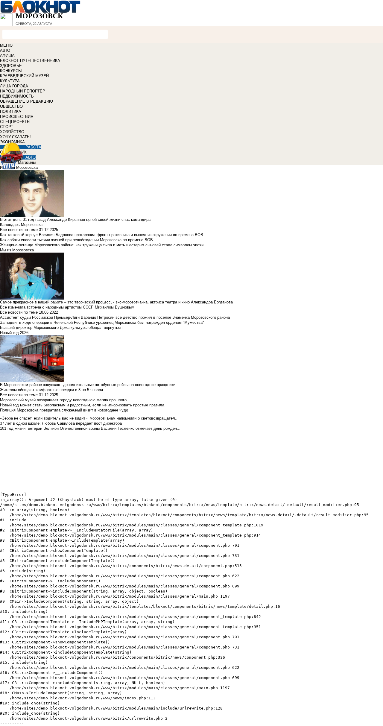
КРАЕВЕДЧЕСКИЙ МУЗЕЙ (24, 76)
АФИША (7, 55)
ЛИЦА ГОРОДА (14, 86)
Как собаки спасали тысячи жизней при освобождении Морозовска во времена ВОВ (76, 240)
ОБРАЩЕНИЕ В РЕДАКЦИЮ (26, 101)
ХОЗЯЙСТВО (12, 132)
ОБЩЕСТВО (11, 106)
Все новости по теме (19, 229)
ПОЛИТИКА (10, 111)
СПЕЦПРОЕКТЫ (15, 121)
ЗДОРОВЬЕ (11, 65)
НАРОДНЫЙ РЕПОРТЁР (22, 91)
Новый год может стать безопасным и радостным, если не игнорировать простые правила (82, 405)
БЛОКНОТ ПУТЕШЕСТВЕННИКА (30, 60)
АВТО (5, 50)
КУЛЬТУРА (10, 81)
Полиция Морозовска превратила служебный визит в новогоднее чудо (64, 410)
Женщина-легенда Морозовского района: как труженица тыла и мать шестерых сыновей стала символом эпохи (101, 245)
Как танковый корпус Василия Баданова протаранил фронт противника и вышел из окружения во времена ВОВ (101, 235)
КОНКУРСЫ (11, 71)
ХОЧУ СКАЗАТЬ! (15, 137)
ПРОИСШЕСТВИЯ (16, 116)
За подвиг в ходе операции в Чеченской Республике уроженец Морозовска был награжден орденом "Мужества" (102, 322)
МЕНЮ (6, 45)
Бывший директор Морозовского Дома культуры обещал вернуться (61, 327)
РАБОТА (33, 147)
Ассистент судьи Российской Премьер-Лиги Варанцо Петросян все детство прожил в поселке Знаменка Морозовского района (115, 317)
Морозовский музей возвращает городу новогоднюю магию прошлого (63, 400)
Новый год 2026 (14, 332)
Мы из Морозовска (17, 250)
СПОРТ (6, 126)
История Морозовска (19, 167)
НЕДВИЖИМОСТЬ (17, 96)
